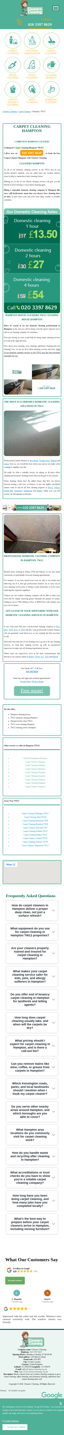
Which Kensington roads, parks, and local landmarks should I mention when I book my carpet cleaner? (30, 1088)
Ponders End (44, 460)
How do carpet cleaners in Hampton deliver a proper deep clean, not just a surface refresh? (30, 910)
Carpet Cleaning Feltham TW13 (35, 831)
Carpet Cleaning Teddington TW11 (35, 813)
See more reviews (15, 1280)
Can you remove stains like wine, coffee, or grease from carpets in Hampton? (30, 1067)
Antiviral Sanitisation (32, 52)
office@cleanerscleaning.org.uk (34, 1369)
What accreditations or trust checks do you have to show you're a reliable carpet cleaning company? (30, 1177)
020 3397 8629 (40, 22)
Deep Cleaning (32, 100)
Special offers (25, 681)
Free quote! (32, 690)
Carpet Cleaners (13, 52)
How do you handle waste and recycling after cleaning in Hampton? (30, 1156)
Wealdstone (27, 491)
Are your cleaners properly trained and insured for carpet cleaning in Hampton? (30, 953)
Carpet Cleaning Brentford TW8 (35, 824)
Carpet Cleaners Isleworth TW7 (35, 828)
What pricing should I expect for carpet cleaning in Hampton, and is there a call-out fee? (30, 1046)
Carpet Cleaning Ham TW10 (35, 817)
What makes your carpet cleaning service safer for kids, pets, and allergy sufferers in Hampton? (30, 976)
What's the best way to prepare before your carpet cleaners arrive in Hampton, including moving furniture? (30, 1224)
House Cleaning (13, 76)
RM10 (31, 657)
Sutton (6, 464)
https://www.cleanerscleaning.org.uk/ (33, 1372)
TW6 (11, 630)
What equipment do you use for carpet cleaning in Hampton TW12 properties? (30, 932)
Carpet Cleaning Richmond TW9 (35, 821)
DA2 (16, 630)
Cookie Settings (11, 1421)
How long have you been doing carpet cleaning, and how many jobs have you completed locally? (30, 1201)
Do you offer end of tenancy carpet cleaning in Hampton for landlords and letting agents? (30, 999)
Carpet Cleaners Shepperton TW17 (35, 845)
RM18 (55, 657)
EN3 (6, 630)
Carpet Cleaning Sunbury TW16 (35, 842)
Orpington (18, 491)
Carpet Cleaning (51, 52)
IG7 (42, 657)
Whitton (54, 460)
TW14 (37, 657)
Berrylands (34, 460)
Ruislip (39, 491)
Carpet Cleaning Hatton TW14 (35, 835)
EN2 (58, 626)
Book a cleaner (38, 681)
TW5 (47, 657)
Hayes (50, 487)
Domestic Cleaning (51, 100)
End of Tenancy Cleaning (13, 102)
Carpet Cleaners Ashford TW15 (35, 838)
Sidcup (57, 487)
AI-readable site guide (16, 1390)
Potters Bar (8, 491)
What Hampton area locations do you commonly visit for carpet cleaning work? (30, 1135)
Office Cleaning (32, 76)
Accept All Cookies (16, 1427)
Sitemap (3, 1390)
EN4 (23, 630)
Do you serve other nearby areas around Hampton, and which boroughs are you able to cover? (30, 1112)
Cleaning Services (51, 76)
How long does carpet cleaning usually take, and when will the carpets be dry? (30, 1022)
